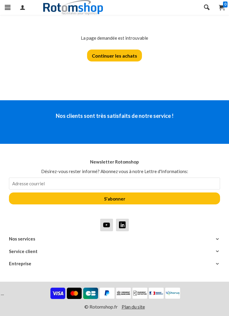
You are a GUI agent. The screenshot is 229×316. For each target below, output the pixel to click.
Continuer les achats (114, 55)
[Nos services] (114, 239)
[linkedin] (122, 225)
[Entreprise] (114, 263)
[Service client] (114, 251)
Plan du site (133, 306)
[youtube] (106, 225)
